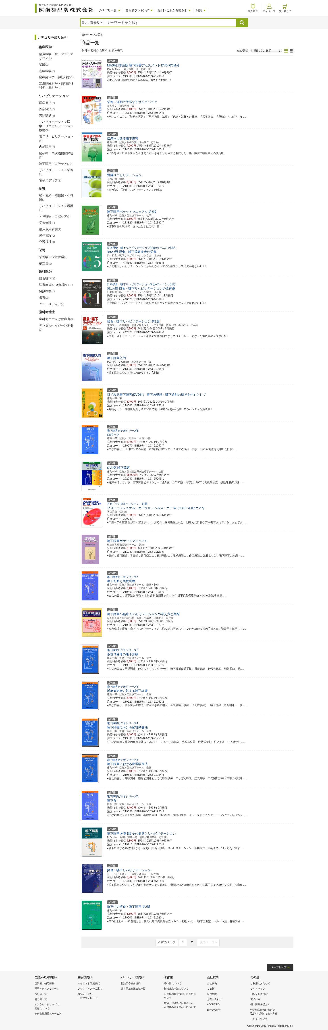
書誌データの (87, 996)
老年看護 (47, 235)
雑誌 (199, 10)
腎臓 (44, 64)
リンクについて (259, 1019)
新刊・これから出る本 (172, 10)
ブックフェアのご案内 (90, 988)
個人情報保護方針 (260, 1004)
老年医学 (47, 71)
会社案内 (212, 983)
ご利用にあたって (260, 983)
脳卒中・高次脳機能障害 (56, 155)
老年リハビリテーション (56, 138)
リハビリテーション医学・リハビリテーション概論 (56, 126)
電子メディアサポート (47, 988)
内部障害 (47, 147)
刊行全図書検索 (259, 994)
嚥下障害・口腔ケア (55, 163)
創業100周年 (214, 1009)
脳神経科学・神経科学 (56, 77)
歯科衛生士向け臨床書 (56, 319)
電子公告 (255, 999)
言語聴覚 (47, 115)
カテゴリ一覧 (107, 10)
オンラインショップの (47, 1006)
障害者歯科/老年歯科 (56, 285)
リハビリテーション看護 (56, 208)
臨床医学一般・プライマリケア (56, 56)
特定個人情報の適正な (263, 1011)
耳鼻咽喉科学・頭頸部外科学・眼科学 (56, 85)
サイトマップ (257, 988)
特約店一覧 (41, 994)
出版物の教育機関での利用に (180, 996)
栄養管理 (47, 223)
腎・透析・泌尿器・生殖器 (56, 197)
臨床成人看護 (50, 229)
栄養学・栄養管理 (53, 257)
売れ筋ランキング (137, 10)
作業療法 (47, 109)
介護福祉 (47, 242)
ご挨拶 (210, 988)
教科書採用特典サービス (48, 1013)
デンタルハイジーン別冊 (56, 327)
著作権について (172, 983)
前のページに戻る (92, 34)
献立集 (45, 263)
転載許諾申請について (176, 988)
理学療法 (47, 103)
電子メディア (50, 180)
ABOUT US (213, 1004)
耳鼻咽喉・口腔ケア (55, 216)
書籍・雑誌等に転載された (180, 1005)
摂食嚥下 (47, 278)
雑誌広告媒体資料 (131, 983)
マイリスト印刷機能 (89, 983)
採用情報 (212, 994)
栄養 (44, 297)
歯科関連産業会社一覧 (133, 988)
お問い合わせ (214, 999)
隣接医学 (47, 291)
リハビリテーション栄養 (56, 172)
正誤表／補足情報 (44, 983)
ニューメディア (51, 304)
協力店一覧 (41, 999)
